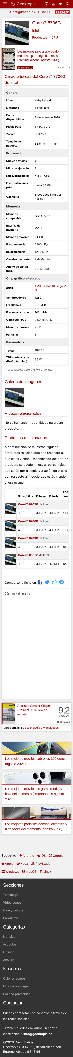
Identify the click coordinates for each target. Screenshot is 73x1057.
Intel (35, 30)
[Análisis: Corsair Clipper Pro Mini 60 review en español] (8, 713)
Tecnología (11, 895)
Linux (47, 871)
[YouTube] (53, 3)
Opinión (8, 952)
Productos (39, 37)
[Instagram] (46, 3)
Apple (9, 863)
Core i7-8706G (46, 22)
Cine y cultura (13, 910)
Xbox (24, 863)
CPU (54, 37)
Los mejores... (25, 67)
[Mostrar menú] (5, 4)
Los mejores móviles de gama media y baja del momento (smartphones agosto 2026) (34, 794)
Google (58, 856)
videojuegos (51, 727)
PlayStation (44, 863)
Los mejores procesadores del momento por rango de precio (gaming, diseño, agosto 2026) (38, 56)
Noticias (9, 936)
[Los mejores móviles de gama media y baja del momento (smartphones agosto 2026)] (36, 778)
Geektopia (26, 4)
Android (28, 856)
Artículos (9, 944)
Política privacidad (17, 994)
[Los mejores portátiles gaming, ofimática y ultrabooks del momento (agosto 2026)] (36, 813)
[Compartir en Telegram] (62, 582)
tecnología (33, 727)
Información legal (16, 986)
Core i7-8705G (28, 504)
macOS (31, 871)
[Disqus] (36, 649)
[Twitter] (60, 3)
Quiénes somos (14, 978)
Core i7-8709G (28, 538)
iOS (43, 856)
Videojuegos (12, 902)
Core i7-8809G (28, 555)
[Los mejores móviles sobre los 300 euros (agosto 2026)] (36, 747)
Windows (12, 871)
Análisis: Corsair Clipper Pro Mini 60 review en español (34, 710)
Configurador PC (22, 12)
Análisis (8, 960)
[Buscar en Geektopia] (67, 3)
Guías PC (45, 12)
